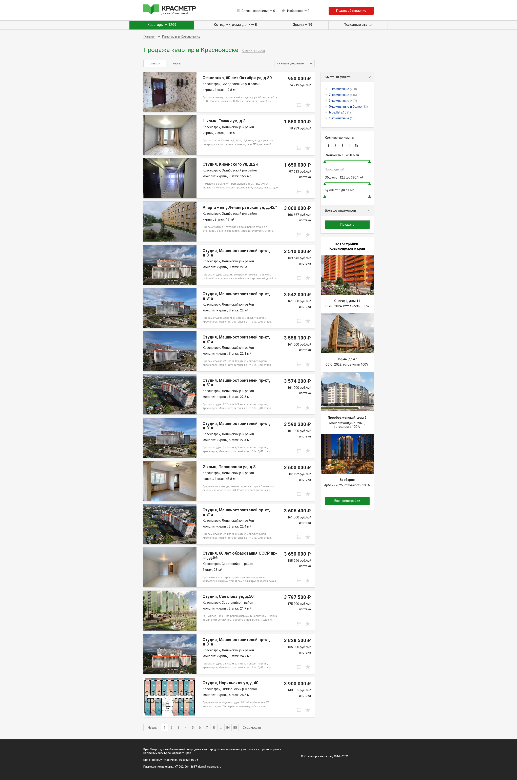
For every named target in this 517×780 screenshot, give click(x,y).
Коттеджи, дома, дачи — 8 (235, 24)
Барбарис (347, 480)
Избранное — (298, 11)
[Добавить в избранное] (308, 105)
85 (235, 728)
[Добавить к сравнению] (299, 105)
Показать (347, 224)
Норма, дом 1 (347, 359)
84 (228, 728)
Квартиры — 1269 (161, 24)
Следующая (252, 728)
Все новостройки (347, 501)
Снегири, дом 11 (347, 301)
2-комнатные (343, 95)
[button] (294, 63)
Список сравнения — (258, 11)
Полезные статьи (358, 24)
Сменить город (253, 50)
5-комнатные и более (348, 106)
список (155, 63)
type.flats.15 (340, 112)
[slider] (324, 161)
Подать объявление (351, 11)
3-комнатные (343, 101)
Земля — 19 (302, 24)
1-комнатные (343, 89)
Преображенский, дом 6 (347, 417)
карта (176, 63)
